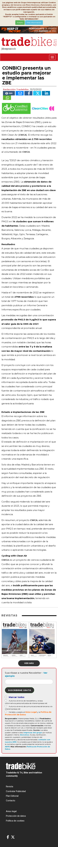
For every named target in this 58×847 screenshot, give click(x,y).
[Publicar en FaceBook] (28, 93)
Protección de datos (16, 816)
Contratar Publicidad (16, 791)
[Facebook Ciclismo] (8, 837)
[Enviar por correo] (20, 93)
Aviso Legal (31, 712)
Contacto (10, 800)
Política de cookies (15, 820)
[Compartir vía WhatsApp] (7, 97)
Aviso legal (11, 811)
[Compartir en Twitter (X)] (37, 93)
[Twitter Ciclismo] (13, 837)
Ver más (29, 663)
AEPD (7, 747)
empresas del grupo (32, 733)
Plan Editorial (12, 796)
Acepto (20, 22)
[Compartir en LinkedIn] (46, 93)
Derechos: (24, 735)
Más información (34, 22)
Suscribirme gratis (19, 690)
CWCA (22, 134)
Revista (9, 786)
